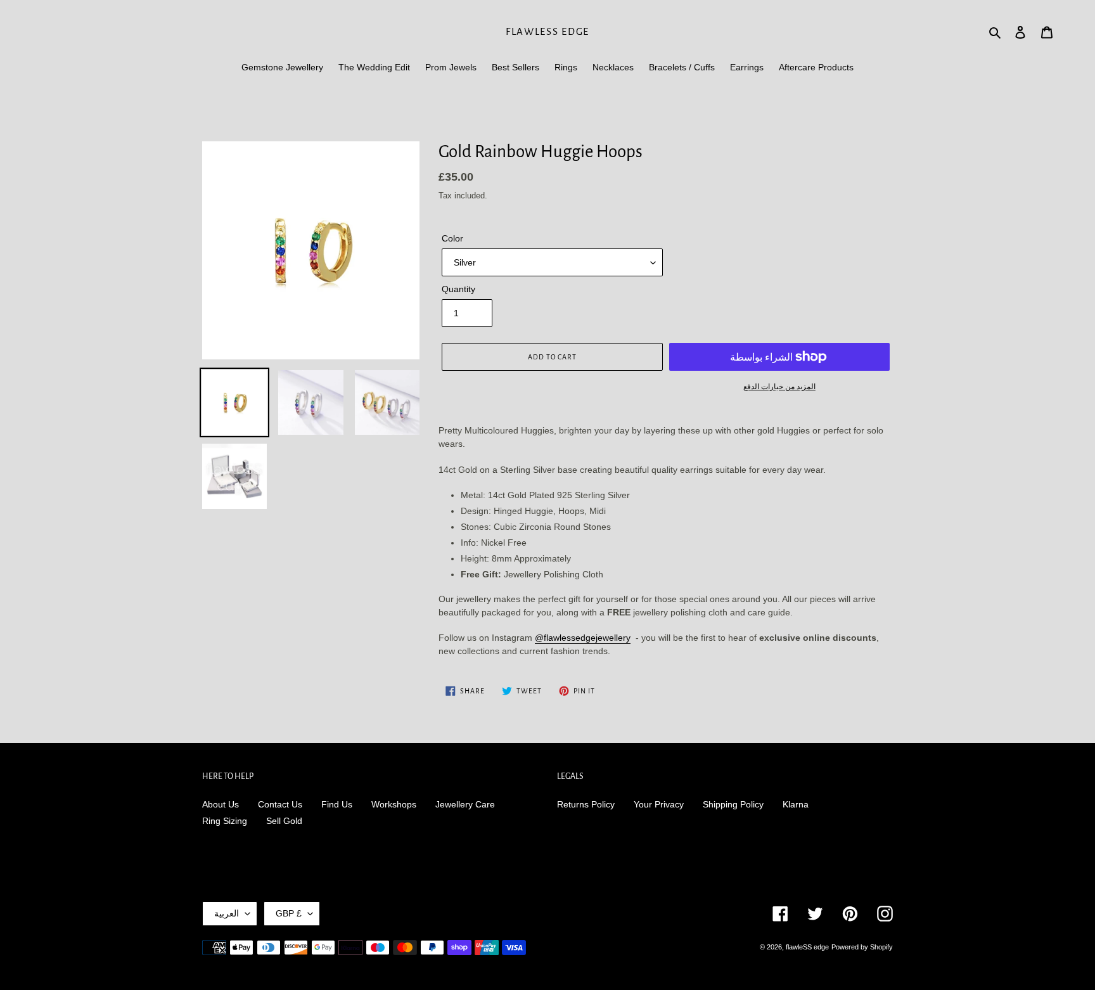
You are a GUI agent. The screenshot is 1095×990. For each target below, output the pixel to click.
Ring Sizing (224, 821)
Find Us (336, 804)
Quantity (458, 289)
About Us (220, 804)
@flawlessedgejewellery (583, 638)
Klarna (796, 804)
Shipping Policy (733, 804)
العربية (226, 913)
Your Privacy (659, 804)
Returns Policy (586, 804)
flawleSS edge (547, 31)
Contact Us (280, 804)
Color (452, 238)
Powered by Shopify (862, 947)
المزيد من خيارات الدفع (779, 386)
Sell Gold (284, 821)
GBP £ (289, 913)
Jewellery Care (465, 804)
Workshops (393, 804)
